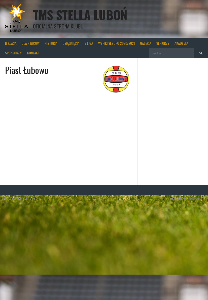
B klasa (10, 43)
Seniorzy (162, 43)
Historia (51, 43)
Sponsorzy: (13, 52)
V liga (88, 43)
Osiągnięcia (70, 43)
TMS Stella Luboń (80, 15)
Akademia (181, 43)
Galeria (145, 43)
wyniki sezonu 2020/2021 (116, 43)
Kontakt (33, 52)
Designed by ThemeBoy (187, 198)
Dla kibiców (31, 43)
